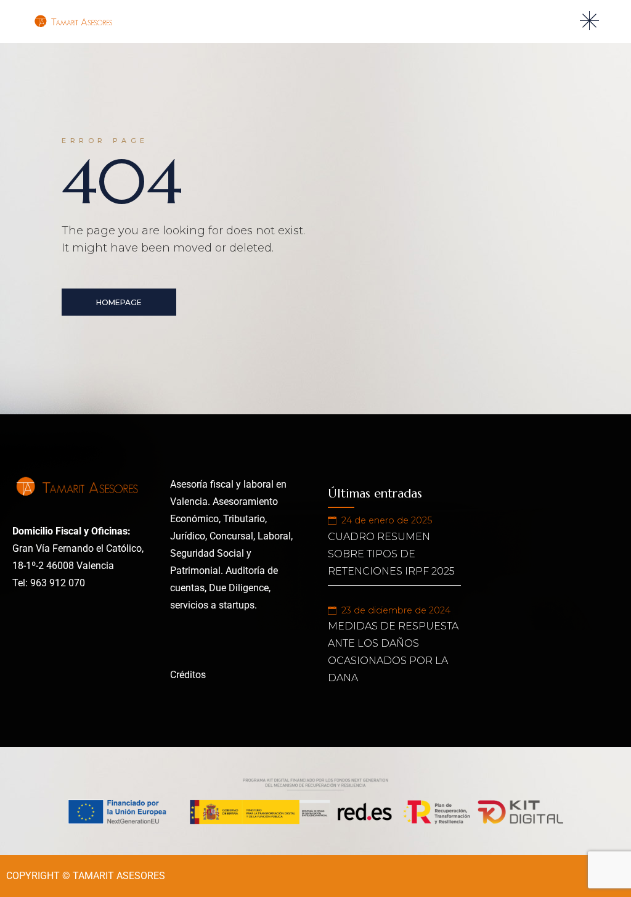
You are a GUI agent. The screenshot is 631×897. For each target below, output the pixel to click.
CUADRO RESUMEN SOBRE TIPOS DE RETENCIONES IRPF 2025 (391, 554)
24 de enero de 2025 (386, 520)
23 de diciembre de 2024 (395, 610)
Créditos (188, 675)
